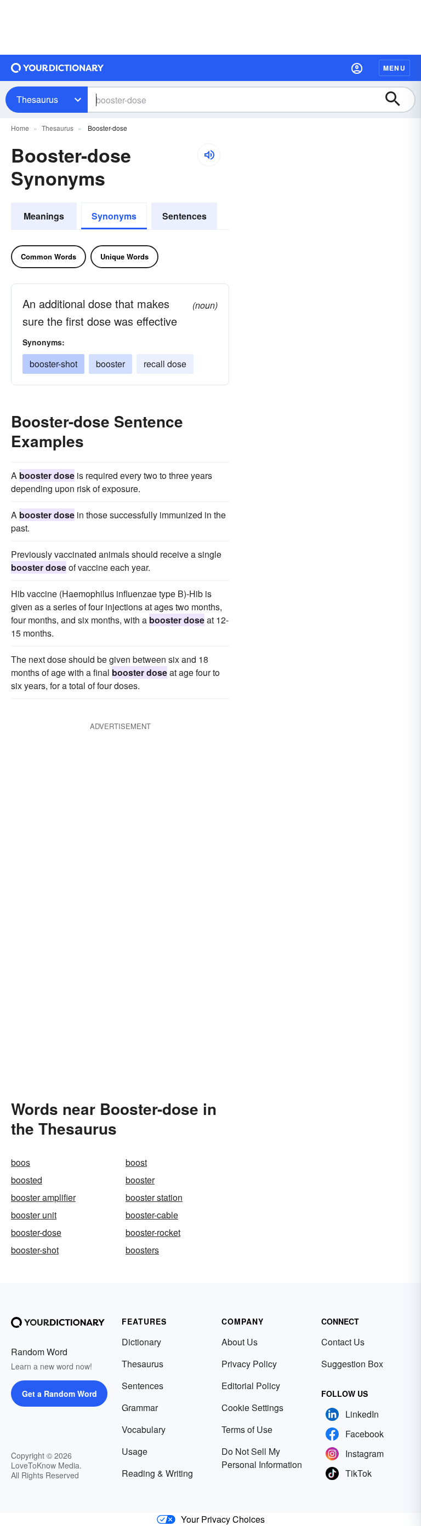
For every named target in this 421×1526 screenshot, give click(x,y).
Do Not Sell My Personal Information (261, 1458)
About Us (239, 1342)
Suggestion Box (352, 1363)
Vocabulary (144, 1429)
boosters (142, 1250)
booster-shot (53, 363)
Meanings (44, 216)
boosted (26, 1180)
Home (20, 127)
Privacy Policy (249, 1363)
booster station (154, 1197)
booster (110, 363)
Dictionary (141, 1342)
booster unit (33, 1215)
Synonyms (114, 216)
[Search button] (398, 100)
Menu (394, 68)
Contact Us (343, 1342)
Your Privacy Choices (223, 1519)
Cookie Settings (252, 1407)
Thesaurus (37, 99)
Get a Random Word (59, 1393)
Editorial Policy (250, 1385)
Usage (134, 1451)
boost (136, 1162)
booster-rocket (153, 1232)
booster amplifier (43, 1197)
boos (20, 1162)
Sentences (184, 216)
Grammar (140, 1407)
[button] (356, 67)
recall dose (165, 363)
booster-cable (152, 1215)
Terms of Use (246, 1429)
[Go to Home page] (57, 68)
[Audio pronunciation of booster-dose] (208, 154)
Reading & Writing (157, 1473)
